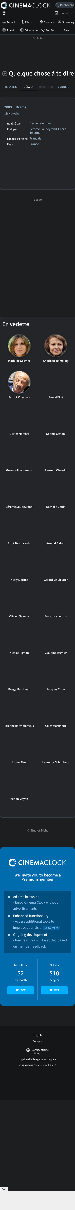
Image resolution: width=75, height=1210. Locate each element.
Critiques (64, 87)
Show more (51, 928)
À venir (11, 30)
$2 (20, 978)
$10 (54, 978)
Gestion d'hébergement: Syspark (37, 1059)
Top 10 (50, 30)
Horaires (11, 87)
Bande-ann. (46, 87)
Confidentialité (40, 1050)
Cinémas (49, 22)
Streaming (68, 22)
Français (37, 1041)
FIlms (28, 22)
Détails (28, 87)
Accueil (11, 22)
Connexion (66, 13)
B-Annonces (31, 30)
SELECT (20, 990)
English (37, 1035)
